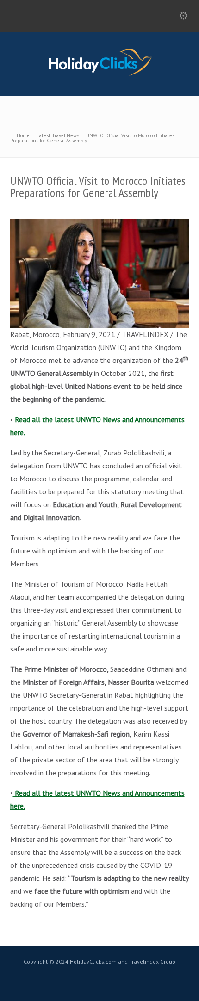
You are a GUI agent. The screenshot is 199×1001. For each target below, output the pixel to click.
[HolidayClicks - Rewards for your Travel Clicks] (99, 75)
